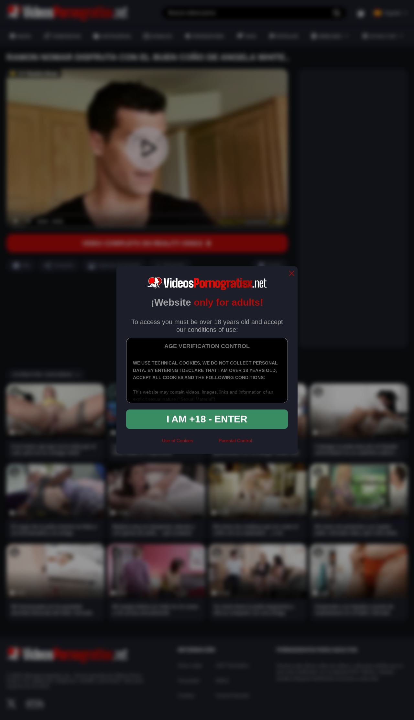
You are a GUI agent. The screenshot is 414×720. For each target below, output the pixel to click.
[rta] (205, 443)
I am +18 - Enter (207, 419)
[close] (291, 274)
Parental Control (235, 440)
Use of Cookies (177, 440)
